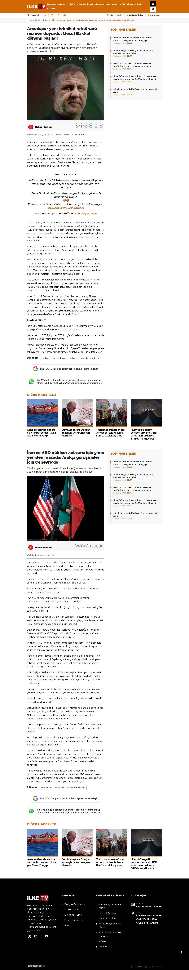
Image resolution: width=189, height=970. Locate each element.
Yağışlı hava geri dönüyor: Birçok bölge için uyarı (135, 92)
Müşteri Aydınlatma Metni (110, 925)
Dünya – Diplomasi (85, 4)
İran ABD (59, 787)
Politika (71, 4)
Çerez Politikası (107, 918)
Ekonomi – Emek (102, 4)
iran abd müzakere (76, 787)
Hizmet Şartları (107, 913)
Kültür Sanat (71, 909)
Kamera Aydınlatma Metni (110, 906)
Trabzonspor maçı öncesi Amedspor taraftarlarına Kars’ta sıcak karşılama (132, 66)
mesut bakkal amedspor (65, 358)
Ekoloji (122, 4)
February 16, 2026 (86, 213)
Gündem (62, 4)
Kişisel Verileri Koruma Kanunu (111, 934)
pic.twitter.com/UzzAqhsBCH (65, 207)
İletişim (103, 946)
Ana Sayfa (51, 4)
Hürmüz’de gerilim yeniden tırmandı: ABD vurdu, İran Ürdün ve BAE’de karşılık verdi (135, 79)
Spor (67, 925)
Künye (102, 941)
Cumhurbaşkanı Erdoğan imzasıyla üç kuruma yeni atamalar (133, 53)
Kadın (114, 4)
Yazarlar (51, 8)
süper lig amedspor (89, 358)
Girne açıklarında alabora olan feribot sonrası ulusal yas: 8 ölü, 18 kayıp (132, 40)
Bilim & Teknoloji (133, 4)
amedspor (45, 358)
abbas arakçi (46, 787)
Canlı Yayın (155, 15)
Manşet (47, 20)
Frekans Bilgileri (136, 15)
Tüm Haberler (116, 15)
